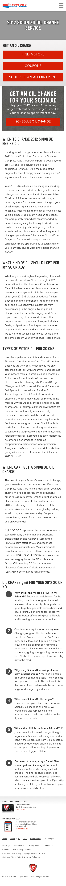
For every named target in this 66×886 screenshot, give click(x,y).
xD (19, 839)
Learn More (20, 809)
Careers (5, 850)
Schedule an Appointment (33, 77)
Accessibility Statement (22, 850)
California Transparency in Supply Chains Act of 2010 (23, 853)
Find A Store (33, 54)
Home (4, 839)
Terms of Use (19, 846)
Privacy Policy (34, 846)
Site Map (6, 846)
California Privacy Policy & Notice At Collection (21, 857)
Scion (12, 839)
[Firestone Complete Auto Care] (15, 5)
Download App (22, 829)
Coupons (33, 66)
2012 (25, 839)
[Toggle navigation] (61, 5)
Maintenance (35, 839)
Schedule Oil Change (33, 121)
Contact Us (48, 846)
